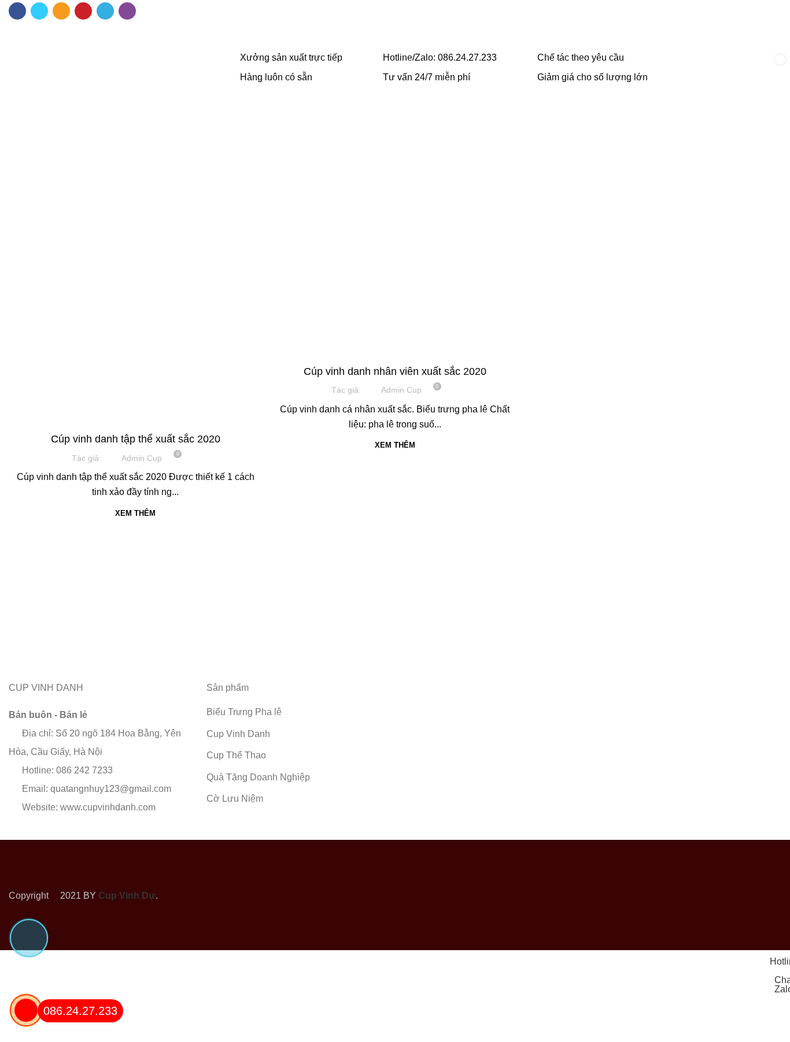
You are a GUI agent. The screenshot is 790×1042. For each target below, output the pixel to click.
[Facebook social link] (17, 11)
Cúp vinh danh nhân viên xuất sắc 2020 (395, 371)
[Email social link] (61, 11)
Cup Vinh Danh (136, 417)
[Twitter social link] (39, 11)
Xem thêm (135, 513)
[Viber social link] (127, 11)
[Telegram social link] (105, 11)
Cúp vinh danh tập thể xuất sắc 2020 (135, 439)
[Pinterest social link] (83, 11)
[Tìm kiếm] (733, 68)
